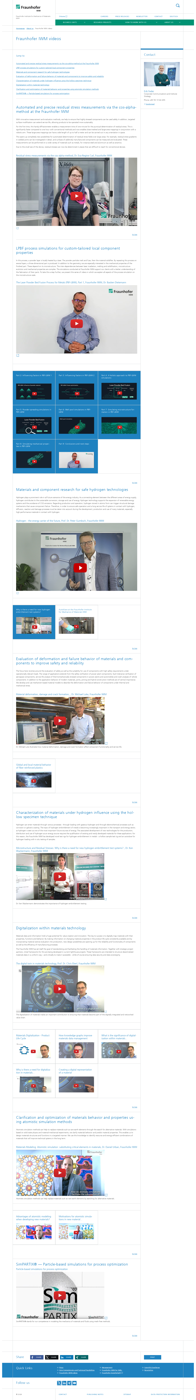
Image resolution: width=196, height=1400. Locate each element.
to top (134, 234)
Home (62, 16)
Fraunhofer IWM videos (68, 1373)
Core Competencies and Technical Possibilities (77, 1370)
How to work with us (135, 22)
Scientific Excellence (152, 1367)
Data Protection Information (165, 1394)
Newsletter (141, 16)
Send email (150, 104)
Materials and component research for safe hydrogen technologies (43, 72)
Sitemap (127, 1394)
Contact (159, 16)
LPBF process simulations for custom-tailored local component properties (45, 68)
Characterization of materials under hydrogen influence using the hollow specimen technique (53, 81)
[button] (36, 1357)
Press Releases (122, 16)
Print (152, 1357)
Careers (104, 16)
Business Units (70, 22)
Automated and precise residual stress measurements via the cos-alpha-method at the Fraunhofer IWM (57, 63)
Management (107, 1367)
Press (61, 1367)
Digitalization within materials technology (32, 85)
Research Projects (102, 22)
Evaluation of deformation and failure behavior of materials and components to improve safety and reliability (60, 76)
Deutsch (174, 16)
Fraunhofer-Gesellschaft (111, 1373)
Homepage (20, 28)
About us (169, 22)
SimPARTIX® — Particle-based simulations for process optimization (42, 93)
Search (178, 5)
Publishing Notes (95, 1394)
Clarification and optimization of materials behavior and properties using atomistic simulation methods (57, 89)
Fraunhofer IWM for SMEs (112, 1370)
